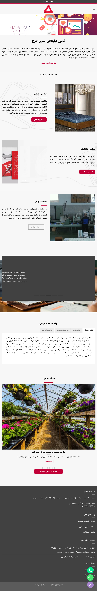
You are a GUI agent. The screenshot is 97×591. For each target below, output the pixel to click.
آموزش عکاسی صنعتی (86, 518)
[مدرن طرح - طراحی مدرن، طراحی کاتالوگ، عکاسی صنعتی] (48, 9)
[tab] (89, 327)
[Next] (52, 108)
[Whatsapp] (90, 577)
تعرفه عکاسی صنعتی (87, 523)
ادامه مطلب (75, 458)
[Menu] (93, 9)
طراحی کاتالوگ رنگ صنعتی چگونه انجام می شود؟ (76, 553)
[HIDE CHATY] (90, 585)
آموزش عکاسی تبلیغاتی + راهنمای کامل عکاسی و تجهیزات (73, 544)
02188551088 (48, 1)
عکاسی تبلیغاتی (89, 529)
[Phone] (90, 570)
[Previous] (91, 108)
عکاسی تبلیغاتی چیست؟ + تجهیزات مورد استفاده (76, 549)
